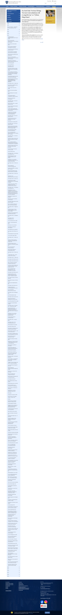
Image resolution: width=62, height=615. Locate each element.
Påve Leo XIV (21, 583)
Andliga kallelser (21, 584)
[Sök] (55, 3)
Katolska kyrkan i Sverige (9, 584)
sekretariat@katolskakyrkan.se (45, 588)
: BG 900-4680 (45, 598)
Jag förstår (47, 612)
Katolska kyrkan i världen (9, 583)
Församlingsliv (8, 585)
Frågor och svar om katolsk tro (23, 585)
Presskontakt (21, 590)
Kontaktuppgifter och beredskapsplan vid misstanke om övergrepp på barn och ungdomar (24, 588)
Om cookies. (31, 613)
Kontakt (7, 588)
